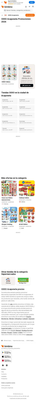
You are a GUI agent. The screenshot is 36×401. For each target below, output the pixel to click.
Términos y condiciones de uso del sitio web (18, 396)
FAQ (2, 372)
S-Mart (20, 332)
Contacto (4, 374)
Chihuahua (18, 319)
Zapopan (31, 319)
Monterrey (4, 319)
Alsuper (9, 332)
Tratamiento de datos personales (18, 398)
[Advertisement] (18, 44)
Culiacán (25, 319)
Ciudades (3, 376)
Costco (15, 332)
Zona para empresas (7, 388)
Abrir (31, 2)
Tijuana (28, 317)
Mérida (11, 319)
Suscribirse (31, 15)
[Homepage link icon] (2, 340)
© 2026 (18, 394)
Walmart (18, 330)
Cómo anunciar (5, 385)
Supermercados (6, 328)
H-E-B (13, 330)
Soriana (3, 332)
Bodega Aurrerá (27, 330)
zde (11, 304)
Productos (4, 378)
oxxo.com (29, 334)
